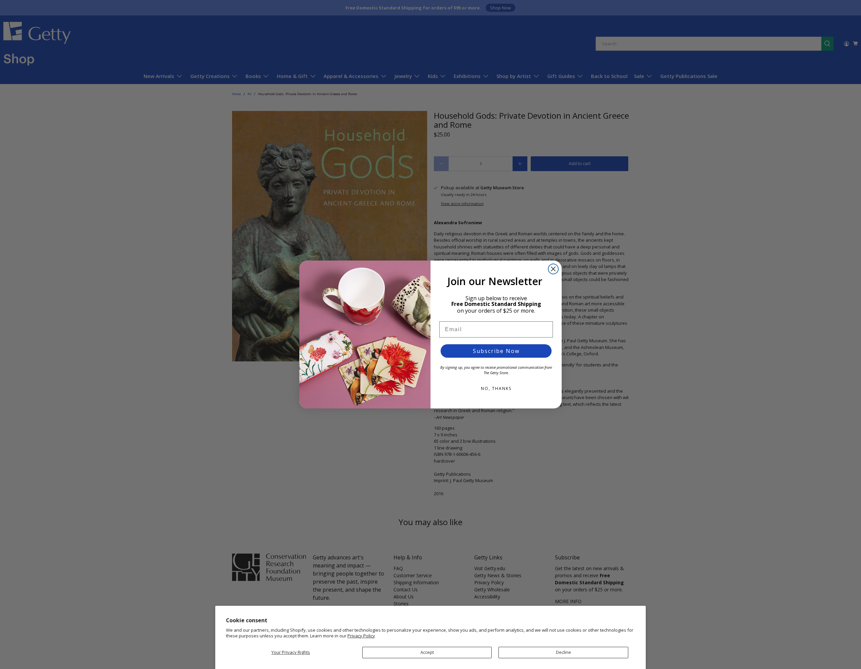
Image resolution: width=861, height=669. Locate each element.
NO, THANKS (496, 388)
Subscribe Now (496, 351)
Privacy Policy (361, 636)
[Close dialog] (553, 269)
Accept (427, 652)
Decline (563, 652)
